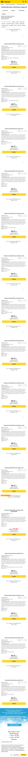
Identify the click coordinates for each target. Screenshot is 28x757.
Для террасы (22, 21)
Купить (14, 67)
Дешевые (13, 21)
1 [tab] (13, 42)
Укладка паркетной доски (6, 17)
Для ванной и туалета (10, 23)
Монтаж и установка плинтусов (7, 16)
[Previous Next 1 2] (14, 35)
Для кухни (3, 23)
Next (23, 35)
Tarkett (17, 21)
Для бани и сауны (5, 25)
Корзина (25, 1)
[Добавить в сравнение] (26, 29)
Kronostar (17, 23)
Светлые (19, 25)
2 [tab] (14, 42)
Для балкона (22, 23)
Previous (5, 35)
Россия (15, 25)
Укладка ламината (5, 18)
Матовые (23, 25)
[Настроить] (11, 755)
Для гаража (11, 25)
